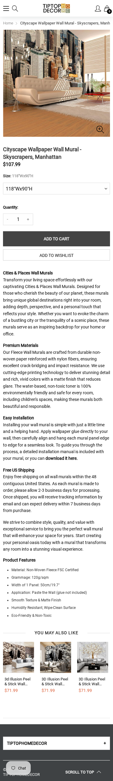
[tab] (56, 743)
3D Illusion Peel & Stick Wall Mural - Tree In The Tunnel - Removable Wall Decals (92, 681)
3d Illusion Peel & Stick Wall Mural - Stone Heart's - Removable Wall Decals (18, 681)
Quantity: (10, 207)
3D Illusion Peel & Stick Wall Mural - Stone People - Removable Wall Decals (55, 681)
